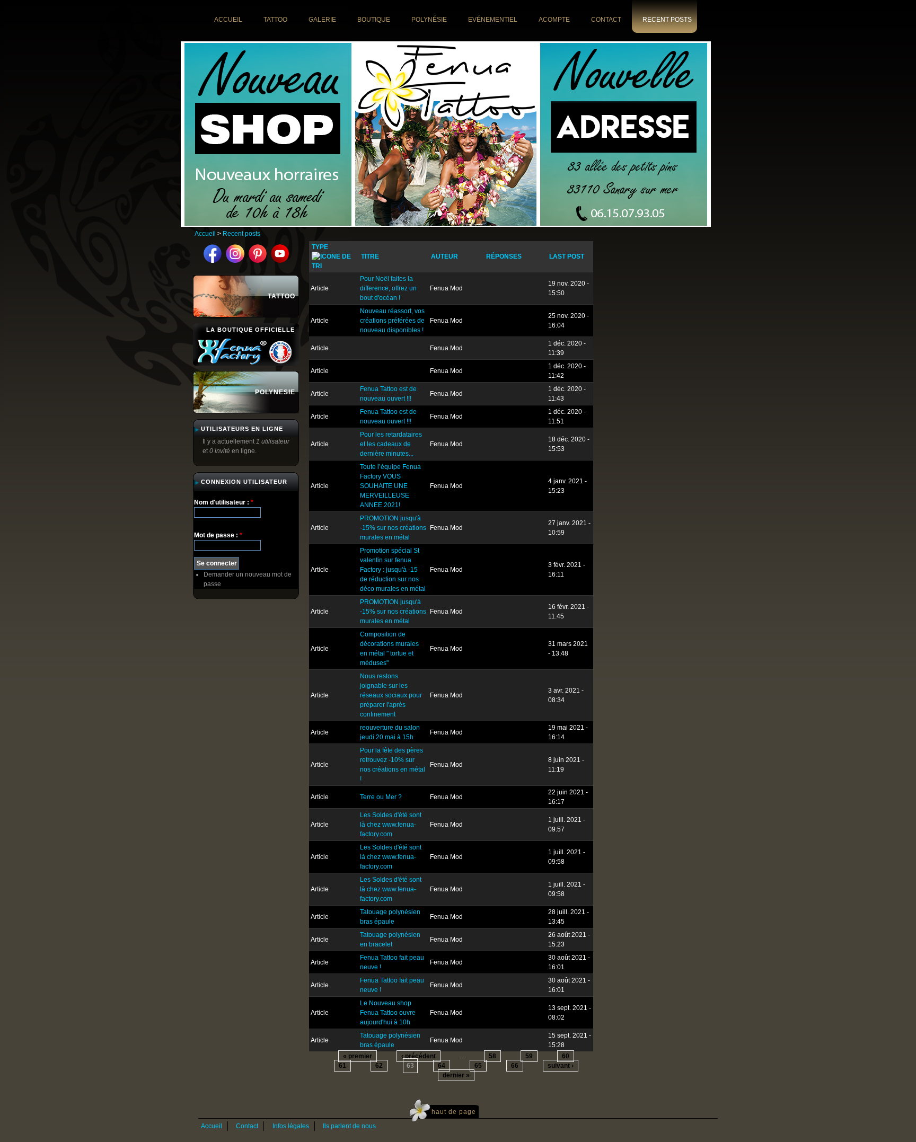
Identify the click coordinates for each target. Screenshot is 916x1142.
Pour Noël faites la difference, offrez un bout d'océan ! (388, 288)
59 (529, 1056)
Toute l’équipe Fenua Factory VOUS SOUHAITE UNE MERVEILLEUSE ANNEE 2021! (390, 486)
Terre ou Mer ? (381, 797)
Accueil (205, 233)
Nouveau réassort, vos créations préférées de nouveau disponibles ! (392, 320)
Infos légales (290, 1126)
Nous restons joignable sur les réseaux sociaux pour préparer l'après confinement (391, 695)
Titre (370, 256)
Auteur (444, 256)
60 (565, 1056)
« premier (357, 1056)
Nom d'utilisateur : (223, 502)
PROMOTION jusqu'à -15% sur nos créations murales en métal (393, 528)
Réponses (504, 256)
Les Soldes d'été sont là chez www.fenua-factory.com (390, 824)
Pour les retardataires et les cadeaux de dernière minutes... (391, 444)
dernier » (456, 1075)
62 (379, 1065)
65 (478, 1065)
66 (514, 1065)
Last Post (566, 256)
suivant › (561, 1065)
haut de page (453, 1112)
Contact (247, 1126)
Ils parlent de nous (349, 1126)
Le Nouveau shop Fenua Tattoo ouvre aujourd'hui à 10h (388, 1012)
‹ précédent (418, 1056)
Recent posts (241, 233)
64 (441, 1065)
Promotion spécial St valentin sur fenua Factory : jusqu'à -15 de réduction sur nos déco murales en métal (393, 569)
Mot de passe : (218, 535)
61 (342, 1065)
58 (492, 1056)
